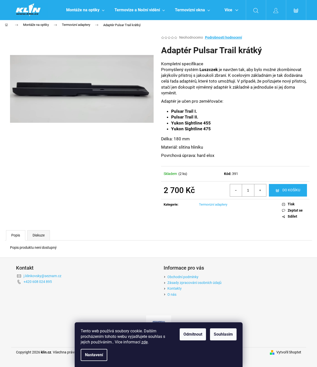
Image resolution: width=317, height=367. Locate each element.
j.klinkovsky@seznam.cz (42, 276)
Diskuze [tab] (39, 235)
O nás (171, 294)
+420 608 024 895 (38, 282)
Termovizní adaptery (213, 204)
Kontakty (174, 288)
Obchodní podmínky (182, 277)
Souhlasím (223, 334)
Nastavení (94, 354)
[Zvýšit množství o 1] (260, 190)
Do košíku (291, 190)
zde (144, 342)
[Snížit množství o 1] (236, 190)
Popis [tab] (15, 235)
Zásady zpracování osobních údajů (194, 283)
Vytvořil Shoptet (288, 352)
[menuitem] (85, 10)
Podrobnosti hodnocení (223, 37)
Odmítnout (192, 334)
